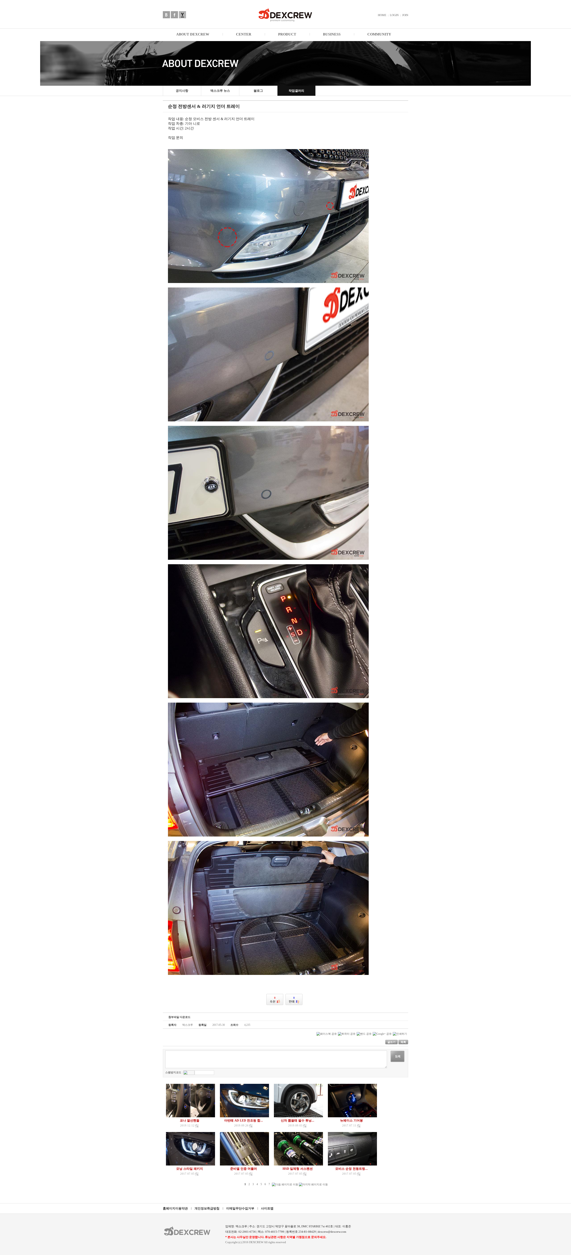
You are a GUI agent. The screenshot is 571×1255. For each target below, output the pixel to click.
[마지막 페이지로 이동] (313, 1184)
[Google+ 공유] (382, 1033)
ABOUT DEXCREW (192, 34)
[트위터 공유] (347, 1033)
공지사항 (182, 90)
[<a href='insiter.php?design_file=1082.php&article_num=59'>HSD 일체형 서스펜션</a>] (304, 1174)
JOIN (405, 15)
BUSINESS (332, 34)
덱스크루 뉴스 (220, 90)
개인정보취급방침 (206, 1208)
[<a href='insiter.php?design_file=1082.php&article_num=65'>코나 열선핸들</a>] (196, 1126)
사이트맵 (267, 1208)
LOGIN (394, 15)
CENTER (243, 34)
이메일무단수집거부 (240, 1208)
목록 (403, 1042)
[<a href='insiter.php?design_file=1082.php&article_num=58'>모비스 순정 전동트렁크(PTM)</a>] (358, 1174)
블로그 (258, 90)
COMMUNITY (379, 34)
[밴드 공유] (364, 1033)
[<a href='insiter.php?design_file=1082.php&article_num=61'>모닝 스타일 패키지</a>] (196, 1174)
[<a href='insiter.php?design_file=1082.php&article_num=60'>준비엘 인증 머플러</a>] (250, 1174)
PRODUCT (287, 34)
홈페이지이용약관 (175, 1208)
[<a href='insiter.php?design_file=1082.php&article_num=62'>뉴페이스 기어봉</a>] (358, 1126)
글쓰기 (391, 1042)
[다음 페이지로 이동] (285, 1184)
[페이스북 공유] (327, 1033)
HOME (382, 15)
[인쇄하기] (400, 1033)
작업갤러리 (296, 90)
